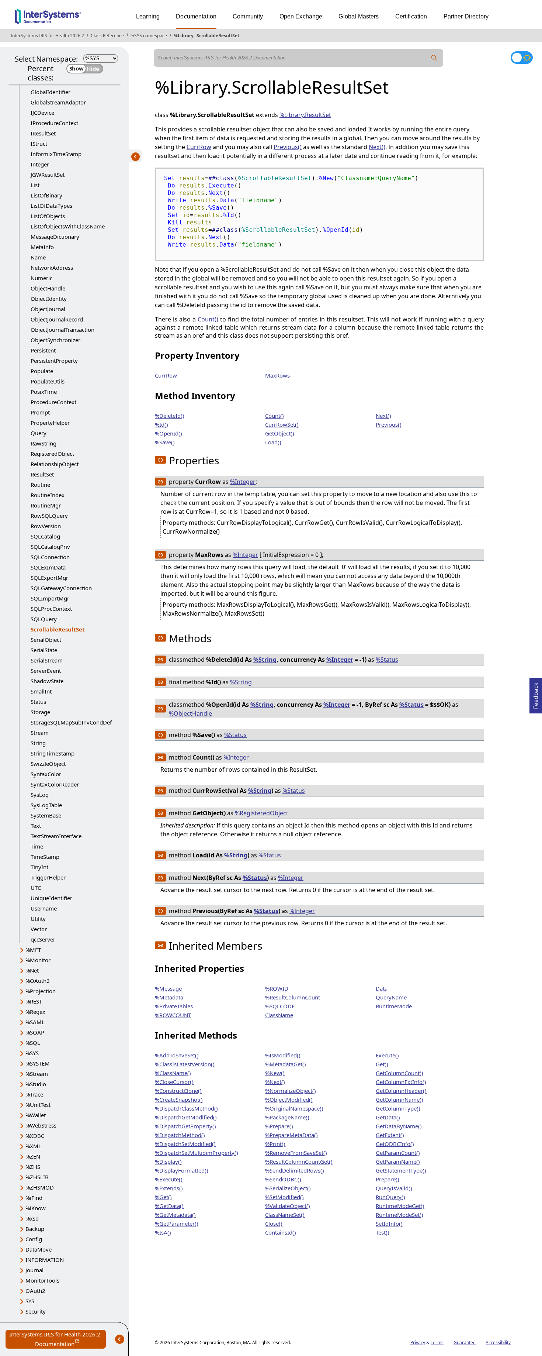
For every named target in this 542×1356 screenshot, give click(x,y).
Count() (208, 319)
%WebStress (40, 1125)
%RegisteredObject (261, 813)
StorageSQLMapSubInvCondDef (71, 722)
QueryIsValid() (394, 1188)
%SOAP (34, 1032)
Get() (382, 1064)
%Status (387, 659)
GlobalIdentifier (50, 92)
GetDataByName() (399, 1126)
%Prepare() (279, 1126)
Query (38, 433)
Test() (382, 1232)
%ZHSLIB (37, 1177)
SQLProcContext (51, 608)
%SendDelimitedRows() (294, 1170)
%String (265, 659)
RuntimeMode (394, 1006)
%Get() (163, 1197)
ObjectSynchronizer (55, 340)
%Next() (275, 1081)
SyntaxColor (46, 774)
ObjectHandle (48, 288)
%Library (184, 35)
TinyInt (39, 867)
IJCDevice (42, 112)
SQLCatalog (45, 536)
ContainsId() (280, 1232)
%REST (33, 1001)
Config (33, 1239)
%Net (32, 970)
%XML (33, 1146)
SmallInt (41, 691)
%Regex (35, 1011)
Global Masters (358, 16)
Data (382, 988)
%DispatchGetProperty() (185, 1126)
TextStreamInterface (56, 836)
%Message (168, 988)
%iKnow (35, 1208)
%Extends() (169, 1188)
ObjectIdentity (49, 298)
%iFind (33, 1197)
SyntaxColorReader (55, 784)
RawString (43, 443)
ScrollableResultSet (218, 35)
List (35, 185)
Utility (38, 918)
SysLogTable (46, 805)
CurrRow (199, 147)
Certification (411, 16)
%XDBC (34, 1135)
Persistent (43, 350)
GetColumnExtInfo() (401, 1081)
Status (38, 701)
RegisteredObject (52, 453)
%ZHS (32, 1166)
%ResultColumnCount (292, 997)
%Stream (36, 1073)
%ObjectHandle (190, 713)
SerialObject (46, 639)
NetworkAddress (52, 267)
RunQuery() (390, 1197)
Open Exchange (301, 16)
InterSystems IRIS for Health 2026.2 (47, 35)
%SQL (32, 1042)
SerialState (44, 650)
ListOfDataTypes (51, 205)
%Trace (34, 1094)
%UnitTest (38, 1104)
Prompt (40, 412)
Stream (40, 732)
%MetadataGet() (285, 1064)
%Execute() (169, 1179)
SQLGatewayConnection (61, 588)
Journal (34, 1270)
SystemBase (46, 815)
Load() (273, 442)
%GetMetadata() (175, 1214)
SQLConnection (50, 557)
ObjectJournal (48, 309)
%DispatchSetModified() (185, 1143)
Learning (148, 16)
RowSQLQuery (49, 515)
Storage (40, 712)
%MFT (33, 949)
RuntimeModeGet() (400, 1205)
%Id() (161, 424)
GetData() (388, 1117)
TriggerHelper (48, 877)
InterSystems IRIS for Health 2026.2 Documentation (57, 1340)
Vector (39, 929)
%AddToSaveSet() (177, 1055)
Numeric (41, 278)
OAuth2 (35, 1290)
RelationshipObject (55, 464)
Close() (273, 1223)
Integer (40, 164)
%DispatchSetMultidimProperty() (196, 1152)
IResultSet (43, 133)
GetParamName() (398, 1161)
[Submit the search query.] (434, 58)
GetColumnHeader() (401, 1090)
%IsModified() (282, 1055)
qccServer (43, 939)
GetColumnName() (399, 1099)
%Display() (168, 1161)
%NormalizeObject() (290, 1090)
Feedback (536, 693)
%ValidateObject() (287, 1205)
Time (37, 846)
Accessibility (498, 1342)
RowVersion (46, 526)
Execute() (387, 1055)
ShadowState (47, 681)
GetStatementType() (401, 1170)
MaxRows (277, 375)
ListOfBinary (46, 195)
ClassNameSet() (285, 1214)
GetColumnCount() (399, 1073)
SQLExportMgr (49, 577)
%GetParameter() (176, 1223)
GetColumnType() (398, 1108)
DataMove (38, 1249)
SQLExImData (48, 567)
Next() (377, 147)
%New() (275, 1073)
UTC (36, 887)
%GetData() (169, 1205)
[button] (160, 459)
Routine (40, 484)
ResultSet (42, 474)
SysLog (40, 794)
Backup (34, 1228)
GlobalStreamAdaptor (58, 102)
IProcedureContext (54, 123)
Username (44, 908)
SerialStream (47, 660)
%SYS (32, 1053)
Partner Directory (466, 16)
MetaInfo (42, 247)
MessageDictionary (55, 236)
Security (35, 1311)
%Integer (243, 482)
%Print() (275, 1143)
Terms (437, 1342)
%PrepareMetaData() (291, 1135)
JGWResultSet (48, 174)
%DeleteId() (169, 415)
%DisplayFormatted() (181, 1170)
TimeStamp (45, 856)
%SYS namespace (149, 35)
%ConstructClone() (178, 1090)
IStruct (39, 143)
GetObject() (279, 433)
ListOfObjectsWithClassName (68, 226)
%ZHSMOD (39, 1187)
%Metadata (169, 997)
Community (248, 16)
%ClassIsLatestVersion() (185, 1064)
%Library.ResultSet (305, 115)
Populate (42, 371)
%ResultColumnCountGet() (299, 1161)
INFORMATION (44, 1259)
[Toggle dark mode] (522, 57)
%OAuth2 (37, 980)
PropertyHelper (50, 422)
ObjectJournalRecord (57, 319)
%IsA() (163, 1232)
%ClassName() (173, 1073)
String (38, 743)
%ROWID (276, 988)
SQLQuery (44, 619)
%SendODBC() (283, 1179)
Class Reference (107, 35)
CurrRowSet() (282, 424)
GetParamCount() (398, 1152)
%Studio (35, 1084)
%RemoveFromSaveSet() (296, 1152)
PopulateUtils (48, 381)
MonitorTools (42, 1280)
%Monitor (38, 960)
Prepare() (387, 1179)
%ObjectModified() (289, 1099)
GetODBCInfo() (395, 1143)
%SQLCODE (280, 1006)
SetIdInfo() (389, 1223)
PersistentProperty (54, 360)
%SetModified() (284, 1197)
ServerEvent (46, 670)
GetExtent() (390, 1135)
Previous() (288, 147)
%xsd (32, 1218)
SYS (29, 1301)
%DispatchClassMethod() (186, 1108)
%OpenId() (168, 433)
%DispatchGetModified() (186, 1117)
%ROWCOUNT (173, 1015)
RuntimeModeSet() (399, 1214)
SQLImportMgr (50, 598)
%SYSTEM (37, 1063)
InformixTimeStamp (56, 154)
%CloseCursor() (174, 1081)
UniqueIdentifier (51, 898)
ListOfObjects (48, 216)
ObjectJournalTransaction (62, 329)
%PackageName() (287, 1117)
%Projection (40, 991)
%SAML (35, 1022)
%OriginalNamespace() (294, 1108)
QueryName (391, 997)
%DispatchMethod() (180, 1135)
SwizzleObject (48, 763)
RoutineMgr (46, 505)
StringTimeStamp (52, 753)
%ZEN (32, 1156)
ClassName (279, 1015)
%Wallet (35, 1115)
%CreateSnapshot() (179, 1099)
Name (38, 257)
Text (36, 825)
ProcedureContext (53, 402)
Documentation (196, 16)
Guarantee (465, 1342)
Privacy (417, 1342)
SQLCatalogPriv (50, 546)
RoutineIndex (48, 495)
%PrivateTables (174, 1006)
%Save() (165, 442)
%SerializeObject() (288, 1188)
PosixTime (44, 391)
